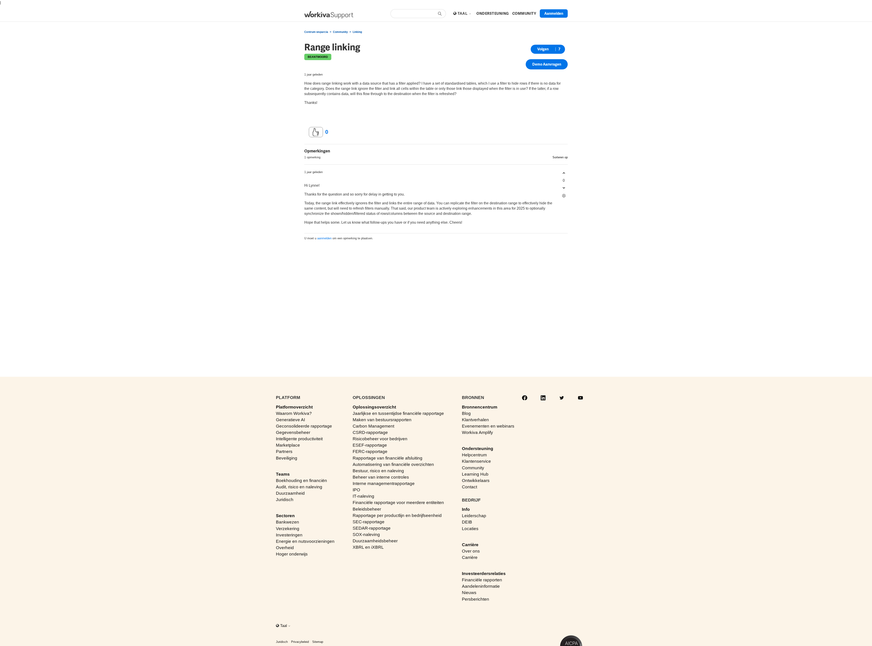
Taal (463, 13)
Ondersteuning (477, 448)
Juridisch (284, 499)
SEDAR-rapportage (372, 528)
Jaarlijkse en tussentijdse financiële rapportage (398, 413)
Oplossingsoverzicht (374, 407)
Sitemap (317, 642)
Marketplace (288, 445)
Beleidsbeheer (367, 509)
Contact (469, 486)
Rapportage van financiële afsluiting (387, 458)
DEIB (467, 522)
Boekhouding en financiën (301, 480)
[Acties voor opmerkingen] (564, 196)
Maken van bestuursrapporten (382, 419)
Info (466, 509)
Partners (284, 451)
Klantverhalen (475, 419)
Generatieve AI (290, 419)
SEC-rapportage (368, 521)
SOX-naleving (366, 534)
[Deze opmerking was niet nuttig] (564, 188)
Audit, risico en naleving (299, 486)
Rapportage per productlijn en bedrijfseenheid (397, 515)
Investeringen (289, 535)
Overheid (285, 547)
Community (340, 32)
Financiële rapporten (482, 579)
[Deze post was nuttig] (316, 132)
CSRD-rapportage (370, 432)
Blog (466, 413)
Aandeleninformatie (481, 586)
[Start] (328, 15)
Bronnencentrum (479, 407)
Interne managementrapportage (384, 483)
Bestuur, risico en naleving (378, 470)
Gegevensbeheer (293, 432)
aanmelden (324, 238)
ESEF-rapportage (370, 445)
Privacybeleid (300, 642)
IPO (356, 489)
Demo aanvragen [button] (546, 64)
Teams (283, 474)
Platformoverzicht (294, 407)
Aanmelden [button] (553, 13)
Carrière (470, 544)
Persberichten (475, 599)
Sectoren (285, 515)
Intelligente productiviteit (299, 438)
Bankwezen (287, 522)
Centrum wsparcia (316, 32)
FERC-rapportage (370, 451)
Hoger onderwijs (292, 554)
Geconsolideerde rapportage (304, 426)
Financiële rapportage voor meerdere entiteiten (398, 502)
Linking (357, 32)
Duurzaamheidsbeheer (375, 540)
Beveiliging (286, 458)
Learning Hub (475, 474)
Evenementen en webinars (488, 426)
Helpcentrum (474, 455)
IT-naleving (363, 496)
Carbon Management (373, 426)
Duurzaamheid (290, 493)
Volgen (543, 49)
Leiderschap (474, 515)
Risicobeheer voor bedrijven (380, 438)
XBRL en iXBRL (368, 547)
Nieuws (469, 592)
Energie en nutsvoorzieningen (305, 541)
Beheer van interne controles (381, 477)
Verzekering (287, 528)
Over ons (471, 551)
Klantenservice (476, 461)
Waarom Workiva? (294, 413)
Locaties (470, 528)
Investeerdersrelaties (484, 573)
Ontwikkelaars (476, 480)
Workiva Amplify (477, 432)
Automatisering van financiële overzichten (393, 464)
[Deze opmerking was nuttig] (564, 173)
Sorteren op (560, 157)
